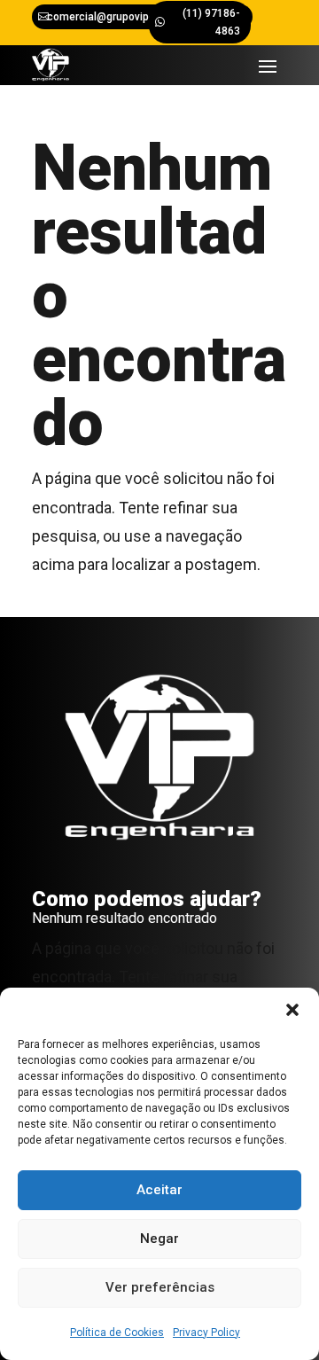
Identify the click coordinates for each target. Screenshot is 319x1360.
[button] (292, 1010)
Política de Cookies (117, 1332)
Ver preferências (159, 1287)
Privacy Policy (206, 1332)
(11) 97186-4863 (211, 22)
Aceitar (159, 1190)
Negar (159, 1239)
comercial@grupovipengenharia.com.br (144, 17)
